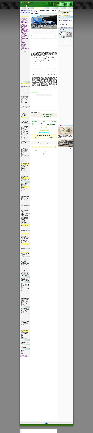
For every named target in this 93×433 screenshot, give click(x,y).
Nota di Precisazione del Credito (25, 161)
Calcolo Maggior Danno (24, 112)
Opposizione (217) (24, 42)
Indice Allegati (23, 166)
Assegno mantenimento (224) (24, 39)
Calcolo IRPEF (23, 283)
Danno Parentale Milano (25, 237)
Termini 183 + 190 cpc (24, 133)
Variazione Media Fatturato (25, 321)
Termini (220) (23, 41)
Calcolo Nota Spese (24, 201)
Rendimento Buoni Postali (25, 280)
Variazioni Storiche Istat (24, 97)
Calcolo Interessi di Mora (25, 108)
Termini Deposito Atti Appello (24, 136)
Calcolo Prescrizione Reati (25, 253)
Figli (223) (22, 40)
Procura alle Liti (23, 148)
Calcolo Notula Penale (24, 204)
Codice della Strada (24, 180)
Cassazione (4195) (24, 18)
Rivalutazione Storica (24, 96)
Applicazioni (29, 8)
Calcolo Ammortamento (24, 114)
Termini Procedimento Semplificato (24, 132)
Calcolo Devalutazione (24, 95)
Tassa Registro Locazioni (25, 274)
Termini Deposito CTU (24, 139)
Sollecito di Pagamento (24, 156)
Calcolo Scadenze (24, 125)
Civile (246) (23, 34)
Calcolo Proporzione (24, 333)
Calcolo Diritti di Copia (24, 144)
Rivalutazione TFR (24, 102)
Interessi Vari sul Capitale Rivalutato (25, 90)
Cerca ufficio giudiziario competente (24, 168)
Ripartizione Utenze (24, 322)
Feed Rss (22, 14)
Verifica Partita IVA (24, 325)
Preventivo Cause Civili (24, 183)
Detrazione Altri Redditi (24, 291)
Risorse (45, 8)
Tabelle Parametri (23, 197)
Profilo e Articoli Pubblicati (47, 116)
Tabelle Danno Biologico (24, 242)
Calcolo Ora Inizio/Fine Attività (24, 316)
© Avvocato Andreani (24, 356)
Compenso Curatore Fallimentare (24, 212)
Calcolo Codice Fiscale (24, 323)
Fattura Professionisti (24, 209)
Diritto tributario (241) (24, 35)
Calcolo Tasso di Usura (24, 116)
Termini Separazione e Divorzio (24, 130)
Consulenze (53, 8)
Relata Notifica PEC (24, 150)
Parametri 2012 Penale (24, 199)
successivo (52, 121)
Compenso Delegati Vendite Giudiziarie (25, 214)
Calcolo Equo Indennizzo (25, 241)
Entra (71, 10)
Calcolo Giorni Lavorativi (25, 313)
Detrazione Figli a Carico (25, 285)
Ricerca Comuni (23, 329)
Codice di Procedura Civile (25, 179)
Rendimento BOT (23, 278)
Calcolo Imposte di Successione (24, 259)
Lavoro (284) (23, 28)
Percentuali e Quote (24, 320)
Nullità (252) (23, 32)
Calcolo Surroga (23, 115)
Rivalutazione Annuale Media (24, 101)
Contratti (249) (23, 33)
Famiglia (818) (23, 19)
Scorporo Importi (23, 190)
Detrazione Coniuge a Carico (24, 287)
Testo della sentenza (34, 92)
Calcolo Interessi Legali (24, 107)
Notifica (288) (23, 27)
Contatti (69, 8)
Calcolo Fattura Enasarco (25, 217)
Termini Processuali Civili (25, 126)
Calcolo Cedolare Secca (24, 273)
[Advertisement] (25, 66)
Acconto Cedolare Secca (25, 298)
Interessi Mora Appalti (24, 121)
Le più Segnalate (23, 347)
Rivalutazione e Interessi (25, 87)
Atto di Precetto (23, 160)
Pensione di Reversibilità (25, 263)
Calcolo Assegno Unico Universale (24, 304)
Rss (22, 353)
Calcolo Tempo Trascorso (25, 314)
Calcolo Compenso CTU (25, 210)
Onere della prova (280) (24, 29)
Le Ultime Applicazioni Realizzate (24, 343)
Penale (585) (23, 24)
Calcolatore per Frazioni (24, 332)
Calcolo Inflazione (24, 103)
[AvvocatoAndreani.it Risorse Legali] (27, 3)
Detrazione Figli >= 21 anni (25, 284)
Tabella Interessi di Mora (25, 120)
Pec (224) (22, 37)
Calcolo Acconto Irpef (24, 297)
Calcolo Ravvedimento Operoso (24, 300)
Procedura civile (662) (24, 20)
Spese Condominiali (24, 275)
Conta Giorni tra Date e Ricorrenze (24, 312)
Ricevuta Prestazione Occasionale (24, 219)
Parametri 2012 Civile (24, 198)
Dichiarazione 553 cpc (24, 165)
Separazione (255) (24, 30)
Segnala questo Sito (24, 355)
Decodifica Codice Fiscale (25, 324)
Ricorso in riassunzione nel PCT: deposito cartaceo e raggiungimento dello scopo (50, 123)
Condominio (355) (24, 26)
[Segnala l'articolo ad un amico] (55, 35)
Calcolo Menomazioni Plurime (24, 239)
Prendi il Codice (43, 143)
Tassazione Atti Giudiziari (25, 175)
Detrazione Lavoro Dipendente (24, 290)
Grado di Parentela (24, 264)
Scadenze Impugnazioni (24, 137)
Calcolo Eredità (23, 258)
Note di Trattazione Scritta (25, 155)
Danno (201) (23, 46)
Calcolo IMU (23, 265)
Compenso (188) (23, 47)
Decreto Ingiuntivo (24, 157)
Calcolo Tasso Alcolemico (25, 309)
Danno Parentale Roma (24, 236)
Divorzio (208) (23, 45)
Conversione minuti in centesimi (24, 337)
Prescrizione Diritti (24, 310)
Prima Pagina (23, 13)
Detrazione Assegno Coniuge (24, 294)
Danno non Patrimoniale (25, 235)
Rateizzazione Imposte (24, 301)
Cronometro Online (24, 338)
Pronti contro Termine (24, 279)
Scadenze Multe (23, 138)
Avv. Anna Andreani (34, 13)
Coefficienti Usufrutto (24, 262)
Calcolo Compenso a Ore (25, 223)
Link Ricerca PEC (23, 341)
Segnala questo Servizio (45, 146)
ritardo (70, 20)
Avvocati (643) (23, 21)
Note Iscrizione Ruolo (24, 170)
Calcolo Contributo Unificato (25, 142)
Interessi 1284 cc (23, 113)
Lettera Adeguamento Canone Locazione (24, 93)
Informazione (37, 8)
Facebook (23, 350)
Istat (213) (22, 43)
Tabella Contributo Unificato (25, 143)
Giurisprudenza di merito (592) (25, 23)
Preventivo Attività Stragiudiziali (24, 185)
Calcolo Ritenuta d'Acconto (25, 226)
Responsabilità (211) (24, 44)
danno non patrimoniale (63, 20)
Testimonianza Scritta (24, 176)
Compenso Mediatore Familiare (24, 216)
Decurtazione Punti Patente (25, 308)
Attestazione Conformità (24, 149)
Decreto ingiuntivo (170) (24, 49)
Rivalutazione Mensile (24, 88)
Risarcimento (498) (24, 25)
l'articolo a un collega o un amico (66, 13)
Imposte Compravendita (24, 272)
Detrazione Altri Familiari (25, 288)
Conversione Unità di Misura (24, 335)
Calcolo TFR (23, 305)
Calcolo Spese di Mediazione (23, 221)
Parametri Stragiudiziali (24, 195)
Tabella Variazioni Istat (24, 98)
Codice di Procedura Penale (24, 255)
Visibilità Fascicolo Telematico (24, 154)
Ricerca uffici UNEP (24, 169)
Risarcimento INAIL (24, 240)
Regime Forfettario (24, 302)
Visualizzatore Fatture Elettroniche (24, 189)
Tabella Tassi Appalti (24, 122)
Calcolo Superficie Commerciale (24, 270)
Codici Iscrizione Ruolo (24, 171)
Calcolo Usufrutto (23, 261)
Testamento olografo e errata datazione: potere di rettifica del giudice (37, 123)
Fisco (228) (23, 36)
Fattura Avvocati (23, 191)
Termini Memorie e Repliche (24, 128)
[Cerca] (52, 150)
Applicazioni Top (23, 346)
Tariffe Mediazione (24, 222)
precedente (35, 121)
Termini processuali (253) (25, 31)
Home (22, 8)
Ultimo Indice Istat (24, 99)
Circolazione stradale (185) (25, 48)
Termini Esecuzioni (24, 134)
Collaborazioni (61, 8)
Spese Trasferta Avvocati (25, 196)
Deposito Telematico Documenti (24, 152)
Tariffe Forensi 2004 (24, 200)
